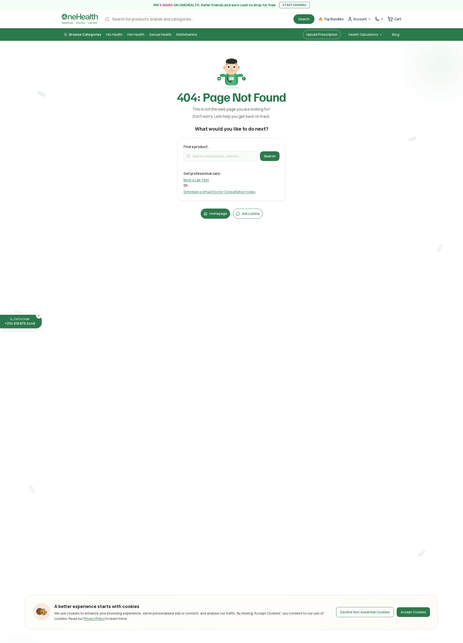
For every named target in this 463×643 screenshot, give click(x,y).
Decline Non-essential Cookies (365, 612)
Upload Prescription (322, 34)
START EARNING (294, 5)
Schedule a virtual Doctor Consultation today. (220, 191)
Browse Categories (85, 34)
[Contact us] (379, 19)
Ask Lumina (250, 213)
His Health (114, 34)
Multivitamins (186, 34)
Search (304, 19)
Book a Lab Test (196, 180)
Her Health (135, 34)
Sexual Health (160, 34)
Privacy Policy (94, 618)
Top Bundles (331, 19)
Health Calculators (363, 34)
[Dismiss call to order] (39, 316)
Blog (395, 34)
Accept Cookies (413, 612)
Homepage (218, 213)
